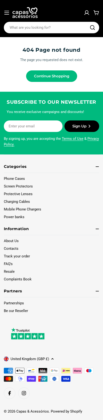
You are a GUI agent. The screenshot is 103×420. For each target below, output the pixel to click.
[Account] (87, 13)
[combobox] (51, 27)
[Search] (92, 27)
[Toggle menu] (7, 13)
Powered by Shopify (66, 411)
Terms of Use (72, 138)
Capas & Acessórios (32, 411)
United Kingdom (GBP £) (30, 359)
